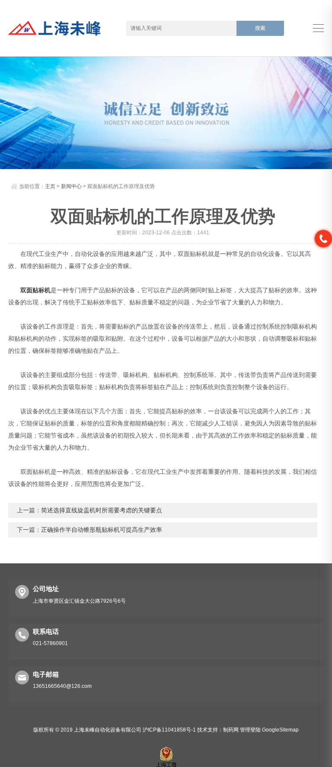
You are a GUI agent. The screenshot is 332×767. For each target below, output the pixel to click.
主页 (50, 186)
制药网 (231, 730)
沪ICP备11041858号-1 (169, 730)
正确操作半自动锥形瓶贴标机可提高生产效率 (101, 529)
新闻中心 (71, 186)
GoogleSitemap (280, 730)
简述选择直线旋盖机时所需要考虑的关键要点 (101, 510)
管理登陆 (250, 730)
